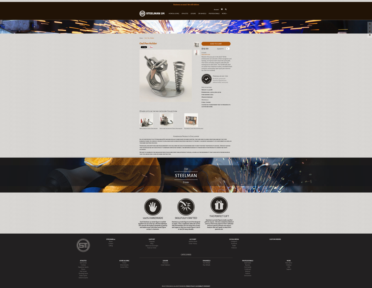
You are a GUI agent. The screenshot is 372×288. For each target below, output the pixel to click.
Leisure (193, 13)
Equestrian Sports (83, 267)
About (110, 241)
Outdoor (247, 273)
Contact (110, 243)
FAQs (151, 243)
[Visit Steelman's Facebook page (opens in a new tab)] (370, 28)
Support (152, 239)
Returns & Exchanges (152, 245)
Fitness (83, 269)
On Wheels (202, 13)
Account (216, 9)
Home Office (124, 267)
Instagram (234, 241)
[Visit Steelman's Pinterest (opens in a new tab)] (370, 35)
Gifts (288, 267)
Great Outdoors (165, 265)
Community (247, 267)
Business (247, 265)
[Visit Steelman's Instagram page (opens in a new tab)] (370, 24)
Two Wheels (206, 263)
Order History (193, 243)
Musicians (165, 263)
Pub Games (83, 271)
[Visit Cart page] (222, 9)
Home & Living (174, 13)
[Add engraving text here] (207, 79)
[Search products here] (226, 9)
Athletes (185, 13)
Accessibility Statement (203, 286)
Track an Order (151, 248)
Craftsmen (248, 269)
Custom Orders (275, 239)
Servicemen (247, 275)
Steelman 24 (110, 239)
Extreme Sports (83, 278)
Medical (247, 271)
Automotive (247, 263)
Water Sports (83, 275)
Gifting (111, 245)
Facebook (234, 243)
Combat (83, 265)
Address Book (193, 241)
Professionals (214, 13)
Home (141, 38)
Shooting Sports (83, 273)
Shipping (151, 241)
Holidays (288, 265)
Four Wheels (206, 265)
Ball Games (83, 263)
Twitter (234, 245)
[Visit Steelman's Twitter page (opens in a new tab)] (370, 32)
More (224, 13)
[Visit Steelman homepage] (152, 13)
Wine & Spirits (124, 265)
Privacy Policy (190, 286)
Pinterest (234, 248)
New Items (288, 263)
